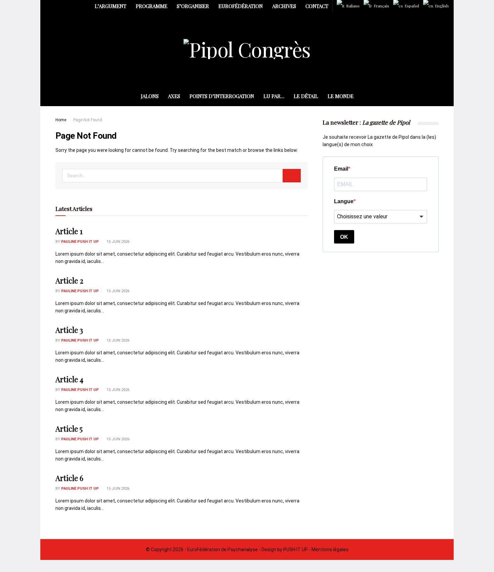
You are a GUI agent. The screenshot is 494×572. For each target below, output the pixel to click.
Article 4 (69, 379)
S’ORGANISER (193, 6)
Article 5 (69, 429)
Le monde (341, 96)
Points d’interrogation (222, 96)
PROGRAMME (151, 6)
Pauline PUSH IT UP (80, 241)
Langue (344, 201)
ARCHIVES (284, 6)
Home (60, 120)
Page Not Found (87, 120)
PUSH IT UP (295, 549)
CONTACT (316, 6)
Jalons (150, 96)
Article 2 (69, 280)
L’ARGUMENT (110, 6)
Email (341, 169)
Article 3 (69, 330)
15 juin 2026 (117, 241)
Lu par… (273, 96)
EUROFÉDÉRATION (240, 6)
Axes (174, 96)
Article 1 (69, 231)
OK (344, 237)
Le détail (306, 96)
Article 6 (69, 478)
